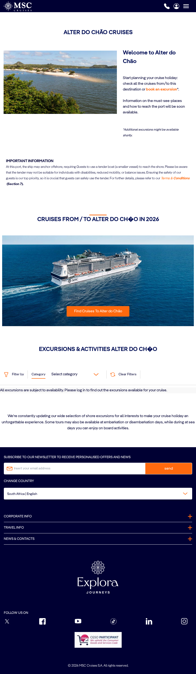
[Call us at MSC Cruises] (167, 6)
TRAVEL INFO (14, 527)
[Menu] (189, 6)
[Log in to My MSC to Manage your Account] (176, 6)
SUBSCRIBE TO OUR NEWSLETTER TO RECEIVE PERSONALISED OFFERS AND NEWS (67, 457)
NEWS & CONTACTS (19, 539)
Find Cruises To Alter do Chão (98, 311)
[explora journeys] (98, 577)
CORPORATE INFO (18, 516)
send (168, 469)
